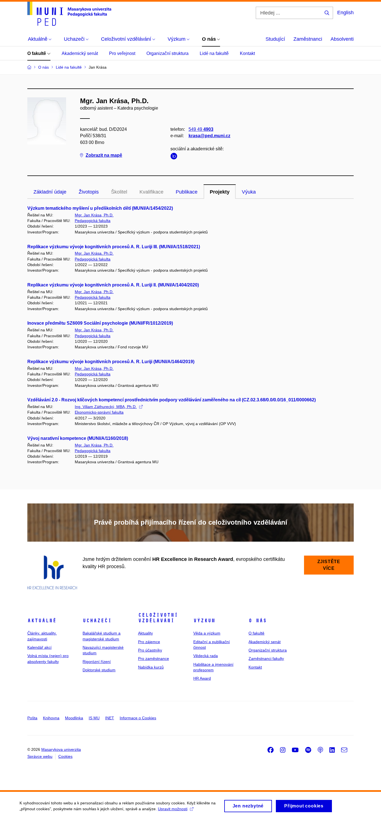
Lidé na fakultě (214, 53)
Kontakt (247, 53)
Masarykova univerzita (61, 749)
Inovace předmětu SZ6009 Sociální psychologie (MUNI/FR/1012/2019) (100, 323)
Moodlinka (74, 718)
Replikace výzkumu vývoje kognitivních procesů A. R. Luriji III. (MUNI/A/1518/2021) (113, 246)
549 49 (201, 129)
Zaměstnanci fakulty (266, 658)
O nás (258, 621)
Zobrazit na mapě (104, 155)
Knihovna (51, 718)
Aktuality (145, 633)
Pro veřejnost (122, 53)
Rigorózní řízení (97, 661)
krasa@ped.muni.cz (209, 135)
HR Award (202, 678)
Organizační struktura (167, 53)
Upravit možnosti (172, 809)
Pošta (32, 718)
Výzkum (204, 621)
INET (109, 718)
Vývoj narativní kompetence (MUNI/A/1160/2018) (77, 438)
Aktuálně (41, 621)
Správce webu (39, 756)
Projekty (220, 192)
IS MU (94, 718)
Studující (275, 39)
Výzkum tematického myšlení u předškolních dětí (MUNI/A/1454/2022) (100, 208)
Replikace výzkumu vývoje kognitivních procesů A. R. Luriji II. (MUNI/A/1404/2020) (113, 285)
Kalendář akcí (39, 647)
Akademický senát (80, 53)
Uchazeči (97, 621)
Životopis (89, 192)
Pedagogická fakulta (92, 220)
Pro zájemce (149, 642)
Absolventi (342, 39)
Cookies (65, 756)
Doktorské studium (99, 670)
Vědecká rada (205, 655)
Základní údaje (49, 192)
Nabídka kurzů (151, 667)
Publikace (186, 192)
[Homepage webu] (69, 14)
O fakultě (37, 53)
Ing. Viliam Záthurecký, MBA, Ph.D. (106, 406)
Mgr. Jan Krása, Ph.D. (94, 215)
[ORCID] (175, 157)
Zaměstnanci (307, 39)
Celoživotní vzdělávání (158, 618)
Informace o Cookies (138, 718)
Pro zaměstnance (153, 658)
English (345, 12)
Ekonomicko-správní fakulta (99, 412)
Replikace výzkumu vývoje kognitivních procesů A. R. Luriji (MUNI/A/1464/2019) (110, 361)
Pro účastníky (150, 650)
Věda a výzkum (206, 633)
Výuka (249, 192)
